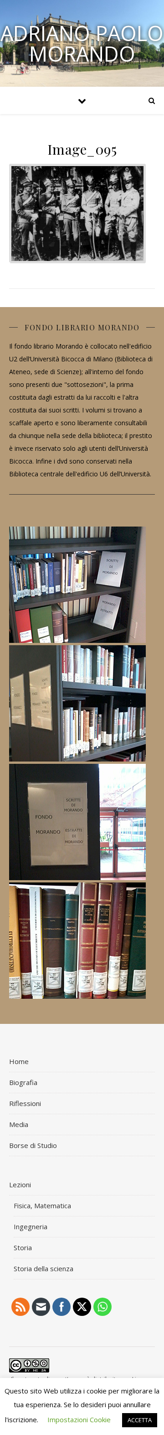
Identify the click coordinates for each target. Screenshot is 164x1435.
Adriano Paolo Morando (82, 43)
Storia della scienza (43, 1268)
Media (18, 1124)
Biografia (23, 1082)
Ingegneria (30, 1226)
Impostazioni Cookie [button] (79, 1419)
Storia (23, 1247)
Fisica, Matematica (42, 1205)
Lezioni (20, 1184)
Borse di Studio (33, 1145)
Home (19, 1061)
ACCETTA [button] (140, 1420)
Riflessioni (25, 1103)
